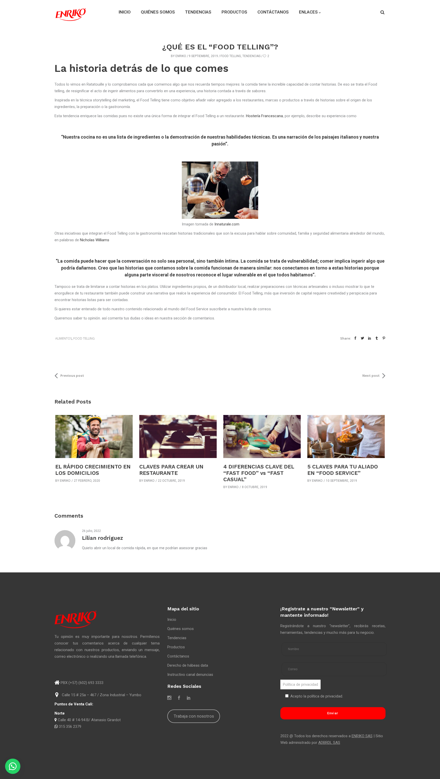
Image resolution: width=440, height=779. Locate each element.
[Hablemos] (12, 766)
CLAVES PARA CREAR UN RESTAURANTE (171, 469)
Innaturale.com (226, 224)
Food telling (84, 338)
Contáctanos (178, 656)
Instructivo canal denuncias (190, 674)
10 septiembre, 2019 (341, 480)
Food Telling (231, 56)
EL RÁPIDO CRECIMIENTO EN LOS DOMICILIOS (93, 469)
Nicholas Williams (94, 240)
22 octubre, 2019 (171, 480)
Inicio (171, 619)
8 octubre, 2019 (254, 487)
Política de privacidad (300, 684)
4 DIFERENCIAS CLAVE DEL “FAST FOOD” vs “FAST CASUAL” (258, 472)
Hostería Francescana (264, 116)
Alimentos (63, 338)
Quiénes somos (180, 628)
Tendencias (251, 56)
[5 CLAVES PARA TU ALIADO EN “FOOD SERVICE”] (346, 436)
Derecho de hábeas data (187, 665)
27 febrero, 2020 (87, 480)
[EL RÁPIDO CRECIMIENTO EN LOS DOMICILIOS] (94, 436)
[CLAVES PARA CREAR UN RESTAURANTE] (178, 436)
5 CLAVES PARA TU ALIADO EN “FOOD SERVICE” (342, 469)
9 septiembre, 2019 (203, 56)
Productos (176, 647)
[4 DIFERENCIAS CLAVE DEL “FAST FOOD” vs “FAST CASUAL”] (262, 436)
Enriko (180, 56)
